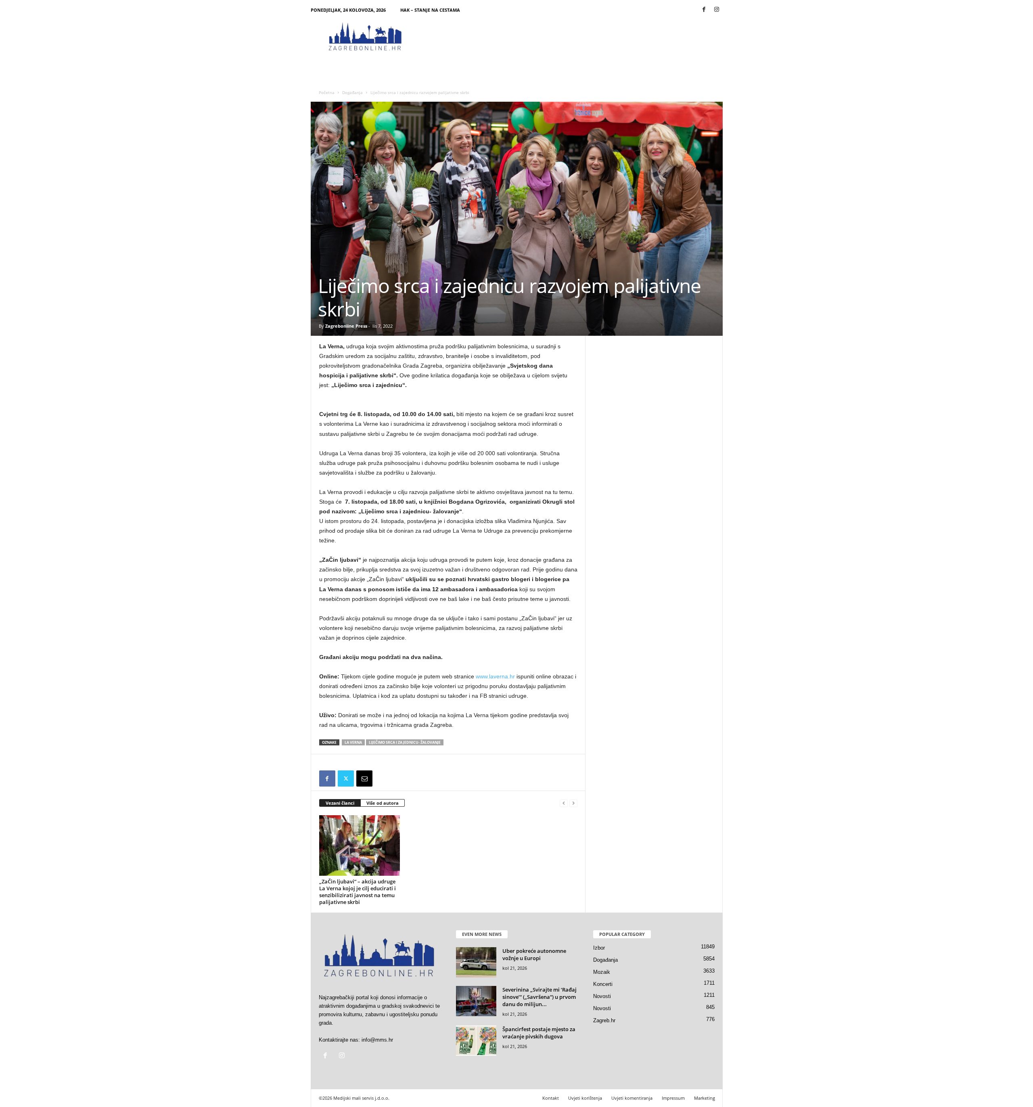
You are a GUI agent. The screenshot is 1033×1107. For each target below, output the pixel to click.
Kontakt (550, 1098)
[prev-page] (564, 803)
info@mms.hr (377, 1040)
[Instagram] (716, 10)
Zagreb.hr (604, 1020)
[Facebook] (704, 10)
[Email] (364, 778)
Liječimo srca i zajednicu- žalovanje (405, 742)
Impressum (673, 1098)
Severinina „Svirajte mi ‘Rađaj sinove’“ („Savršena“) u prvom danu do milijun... (539, 997)
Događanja (352, 92)
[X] (346, 778)
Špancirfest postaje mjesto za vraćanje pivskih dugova (538, 1032)
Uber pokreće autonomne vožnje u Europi (534, 954)
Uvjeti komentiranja (631, 1098)
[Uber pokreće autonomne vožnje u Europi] (476, 962)
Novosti (602, 996)
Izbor (599, 948)
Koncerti (603, 984)
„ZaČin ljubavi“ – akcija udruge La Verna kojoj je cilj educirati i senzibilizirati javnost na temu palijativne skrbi (357, 892)
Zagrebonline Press (346, 326)
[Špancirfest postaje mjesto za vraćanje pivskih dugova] (476, 1040)
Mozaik (601, 972)
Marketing (704, 1098)
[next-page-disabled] (573, 803)
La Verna (353, 742)
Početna (327, 92)
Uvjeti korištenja (585, 1098)
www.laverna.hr (495, 676)
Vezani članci (340, 803)
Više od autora (382, 803)
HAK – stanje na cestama (430, 10)
